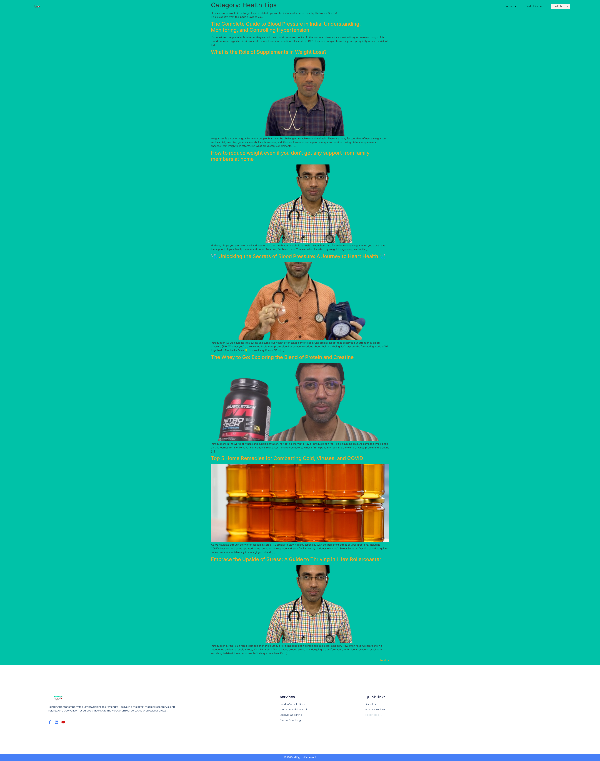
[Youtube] (63, 722)
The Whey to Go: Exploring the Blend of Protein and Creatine (282, 357)
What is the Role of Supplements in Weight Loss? (269, 52)
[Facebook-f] (50, 722)
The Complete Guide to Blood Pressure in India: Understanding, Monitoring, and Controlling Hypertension (286, 27)
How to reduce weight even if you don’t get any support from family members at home (290, 156)
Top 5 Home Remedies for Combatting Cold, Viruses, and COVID (287, 458)
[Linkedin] (56, 722)
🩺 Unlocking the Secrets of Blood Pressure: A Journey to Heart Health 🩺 (298, 256)
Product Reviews (534, 6)
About (509, 6)
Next (384, 660)
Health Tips (558, 6)
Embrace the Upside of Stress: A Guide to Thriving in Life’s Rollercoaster (296, 559)
